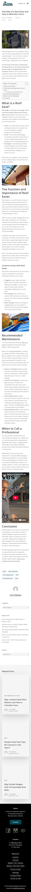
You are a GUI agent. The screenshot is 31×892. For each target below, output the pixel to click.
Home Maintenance (10, 695)
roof (17, 575)
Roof (9, 20)
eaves (4, 571)
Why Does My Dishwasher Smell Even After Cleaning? (15, 631)
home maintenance (8, 575)
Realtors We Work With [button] (15, 866)
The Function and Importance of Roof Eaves (14, 89)
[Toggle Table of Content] (25, 83)
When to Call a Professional (11, 96)
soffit (16, 578)
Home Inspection (13, 571)
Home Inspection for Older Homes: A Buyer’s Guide (13, 620)
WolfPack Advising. (19, 888)
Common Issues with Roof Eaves (15, 92)
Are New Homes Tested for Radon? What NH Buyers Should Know (14, 626)
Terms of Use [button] (15, 878)
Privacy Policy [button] (15, 875)
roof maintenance (8, 578)
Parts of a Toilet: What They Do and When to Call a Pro (15, 636)
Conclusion (7, 98)
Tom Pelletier (8, 18)
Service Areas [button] (15, 869)
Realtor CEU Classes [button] (15, 863)
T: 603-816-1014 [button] (15, 843)
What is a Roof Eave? (9, 86)
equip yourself (14, 351)
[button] (28, 3)
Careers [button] (15, 857)
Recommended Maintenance (12, 94)
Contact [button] (15, 860)
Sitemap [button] (15, 872)
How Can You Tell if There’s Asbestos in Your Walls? (14, 641)
